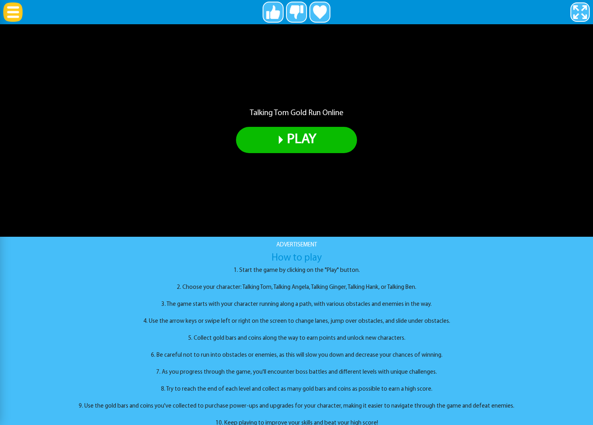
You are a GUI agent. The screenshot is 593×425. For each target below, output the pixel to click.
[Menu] (13, 12)
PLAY (301, 140)
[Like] (273, 12)
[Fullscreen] (580, 12)
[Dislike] (296, 12)
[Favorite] (319, 12)
